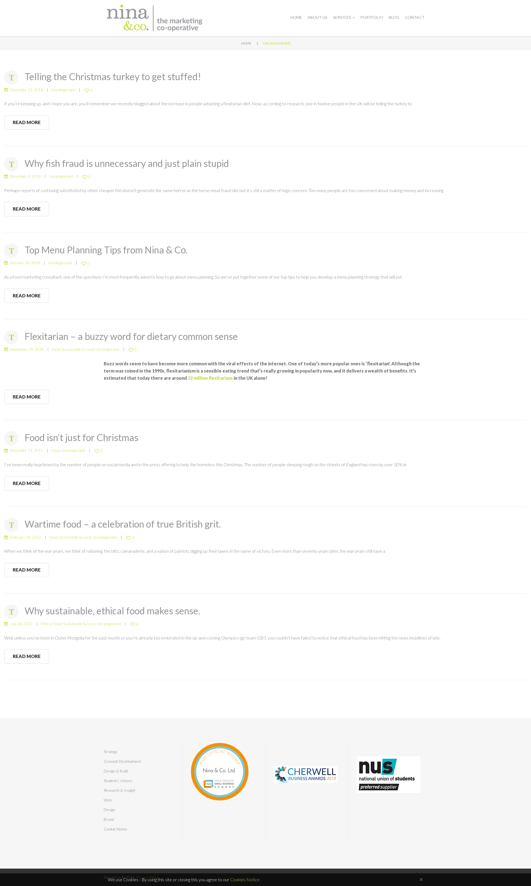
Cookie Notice (115, 829)
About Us (317, 17)
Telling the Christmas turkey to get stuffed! (113, 76)
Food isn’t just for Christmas (81, 437)
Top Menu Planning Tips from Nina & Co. (106, 249)
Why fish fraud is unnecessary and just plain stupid (127, 163)
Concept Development (122, 761)
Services (342, 17)
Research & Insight (120, 790)
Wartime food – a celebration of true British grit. (123, 523)
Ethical (46, 623)
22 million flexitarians (210, 378)
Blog (394, 17)
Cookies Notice (245, 879)
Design (109, 809)
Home (296, 17)
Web (107, 800)
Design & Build (116, 771)
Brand (109, 819)
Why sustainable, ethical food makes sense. (112, 610)
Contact (415, 17)
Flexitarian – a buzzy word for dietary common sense (131, 336)
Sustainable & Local (78, 349)
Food (56, 349)
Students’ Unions (118, 780)
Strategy (111, 751)
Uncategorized (63, 89)
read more (27, 122)
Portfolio (371, 17)
